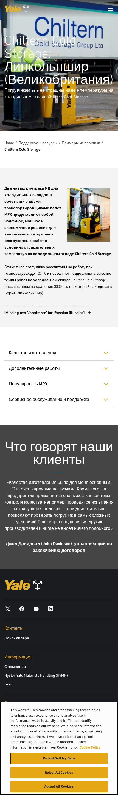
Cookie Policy (90, 747)
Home (9, 143)
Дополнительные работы (34, 368)
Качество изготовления (32, 352)
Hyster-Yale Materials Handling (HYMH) (36, 675)
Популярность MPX (28, 383)
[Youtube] (36, 608)
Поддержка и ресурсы (37, 143)
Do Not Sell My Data (59, 758)
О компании (15, 666)
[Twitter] (7, 608)
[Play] (101, 114)
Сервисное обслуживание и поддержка (49, 399)
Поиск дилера (16, 638)
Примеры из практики (81, 143)
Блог (8, 684)
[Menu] (110, 8)
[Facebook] (22, 608)
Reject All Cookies (59, 772)
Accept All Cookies (59, 786)
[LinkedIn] (50, 608)
